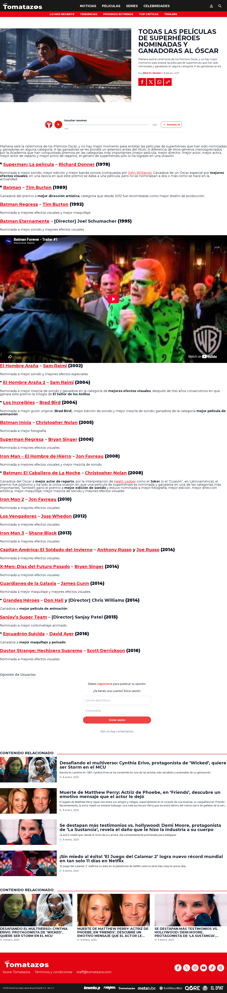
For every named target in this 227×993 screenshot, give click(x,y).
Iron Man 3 (12, 533)
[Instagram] (195, 967)
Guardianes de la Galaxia (28, 583)
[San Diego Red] (171, 988)
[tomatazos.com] (48, 124)
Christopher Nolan (57, 422)
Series (132, 6)
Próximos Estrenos (118, 14)
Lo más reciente (62, 14)
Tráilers (170, 14)
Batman (12, 187)
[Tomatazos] (23, 6)
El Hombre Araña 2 (24, 382)
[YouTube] (203, 967)
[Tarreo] (109, 988)
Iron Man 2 (12, 499)
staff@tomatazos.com (94, 972)
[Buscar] (220, 6)
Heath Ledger (125, 481)
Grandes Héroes (21, 600)
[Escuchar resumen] (58, 124)
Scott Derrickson (106, 650)
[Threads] (220, 967)
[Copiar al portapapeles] (168, 82)
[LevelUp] (92, 988)
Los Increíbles (19, 402)
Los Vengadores (18, 516)
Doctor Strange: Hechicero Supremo (41, 650)
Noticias (88, 6)
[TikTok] (212, 967)
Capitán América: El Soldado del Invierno (46, 549)
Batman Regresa (19, 204)
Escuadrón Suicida (24, 633)
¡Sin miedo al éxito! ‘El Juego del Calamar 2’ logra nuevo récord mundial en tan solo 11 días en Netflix (141, 858)
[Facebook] (178, 967)
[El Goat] (217, 988)
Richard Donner (77, 164)
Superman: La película (28, 164)
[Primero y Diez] (205, 988)
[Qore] (192, 988)
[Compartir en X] (151, 82)
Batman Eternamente (24, 221)
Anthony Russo (114, 549)
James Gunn (75, 583)
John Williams (139, 173)
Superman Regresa (22, 439)
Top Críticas (149, 14)
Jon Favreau (90, 456)
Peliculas (111, 6)
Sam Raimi (55, 365)
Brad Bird (50, 402)
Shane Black (43, 533)
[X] (186, 967)
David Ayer (61, 633)
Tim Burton (39, 187)
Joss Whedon (56, 516)
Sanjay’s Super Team (23, 617)
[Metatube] (147, 988)
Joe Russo (148, 549)
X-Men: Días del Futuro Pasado (35, 566)
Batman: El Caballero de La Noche (41, 472)
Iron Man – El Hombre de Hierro (35, 456)
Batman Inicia (15, 422)
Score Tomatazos (16, 972)
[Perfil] (211, 6)
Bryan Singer (62, 439)
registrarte (104, 684)
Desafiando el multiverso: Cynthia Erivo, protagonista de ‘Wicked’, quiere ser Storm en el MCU (143, 765)
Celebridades (156, 6)
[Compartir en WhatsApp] (159, 82)
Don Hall (53, 600)
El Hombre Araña (19, 365)
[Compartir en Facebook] (142, 82)
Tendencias (89, 14)
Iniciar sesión (117, 720)
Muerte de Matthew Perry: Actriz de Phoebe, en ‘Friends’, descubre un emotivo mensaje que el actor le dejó (140, 794)
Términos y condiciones (53, 972)
